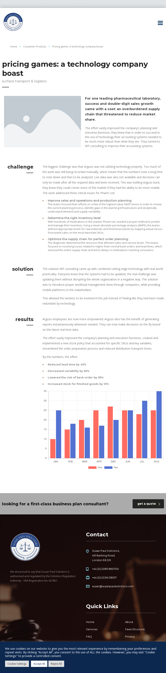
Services (91, 629)
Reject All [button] (56, 663)
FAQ (89, 636)
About (129, 622)
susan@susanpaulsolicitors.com (112, 586)
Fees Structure (135, 629)
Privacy (130, 636)
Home (13, 46)
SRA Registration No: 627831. (40, 580)
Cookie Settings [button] (17, 663)
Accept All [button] (39, 663)
